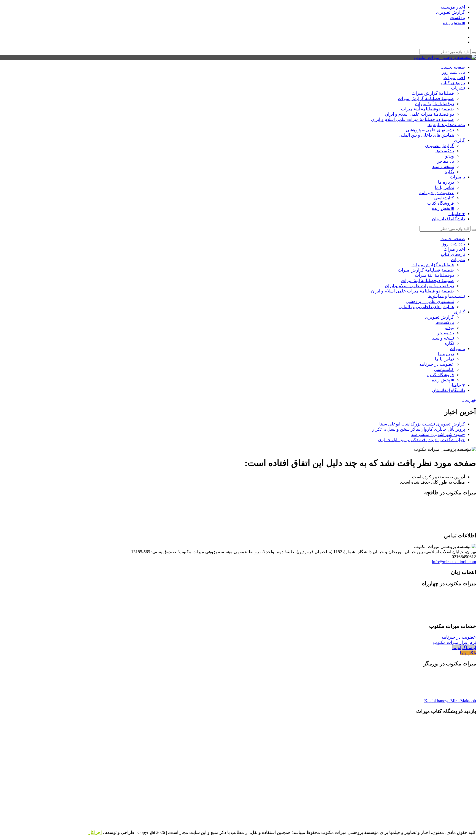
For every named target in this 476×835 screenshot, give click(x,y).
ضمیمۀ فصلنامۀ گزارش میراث (426, 98)
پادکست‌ (457, 17)
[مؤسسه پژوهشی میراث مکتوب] (445, 57)
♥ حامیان (456, 213)
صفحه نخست (452, 67)
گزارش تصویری (450, 12)
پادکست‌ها (445, 150)
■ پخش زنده (454, 22)
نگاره (449, 171)
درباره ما (446, 182)
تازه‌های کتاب (453, 82)
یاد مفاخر (445, 161)
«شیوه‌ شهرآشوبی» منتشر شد (438, 434)
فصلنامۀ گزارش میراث (433, 93)
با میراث (457, 177)
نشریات (458, 88)
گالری (459, 140)
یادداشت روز (453, 72)
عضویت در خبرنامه (436, 192)
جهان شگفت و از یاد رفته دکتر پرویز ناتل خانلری (421, 439)
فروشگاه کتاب (440, 203)
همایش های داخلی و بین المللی (426, 135)
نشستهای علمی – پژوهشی (430, 130)
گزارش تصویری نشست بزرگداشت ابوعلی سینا (422, 424)
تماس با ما (444, 187)
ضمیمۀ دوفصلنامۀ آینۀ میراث (427, 109)
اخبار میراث (454, 77)
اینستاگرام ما (464, 647)
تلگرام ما (468, 652)
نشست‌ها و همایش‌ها (446, 124)
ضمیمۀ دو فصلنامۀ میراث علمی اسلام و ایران (412, 119)
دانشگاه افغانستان (448, 218)
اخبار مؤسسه (452, 7)
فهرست (468, 400)
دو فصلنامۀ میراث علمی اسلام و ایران (419, 114)
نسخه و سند (443, 166)
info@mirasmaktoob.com (454, 561)
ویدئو (449, 156)
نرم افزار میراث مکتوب (454, 642)
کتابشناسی (444, 198)
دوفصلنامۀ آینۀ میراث (434, 103)
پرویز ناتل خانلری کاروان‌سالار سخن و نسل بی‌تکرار (418, 429)
